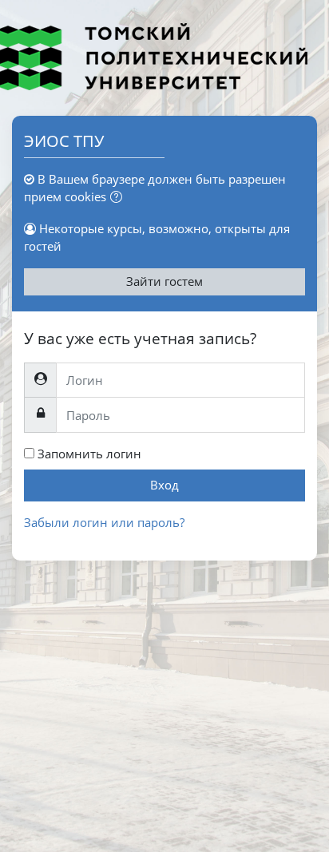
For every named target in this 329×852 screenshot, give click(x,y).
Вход (164, 485)
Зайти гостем (164, 281)
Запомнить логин (89, 454)
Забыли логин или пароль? (104, 522)
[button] (119, 198)
